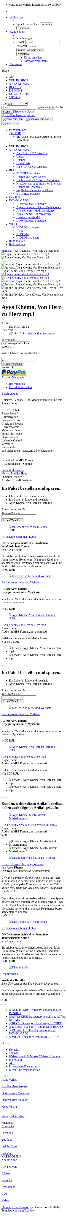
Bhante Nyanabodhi (28, 217)
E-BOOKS (15, 90)
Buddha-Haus (17, 240)
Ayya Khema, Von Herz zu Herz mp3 (23, 624)
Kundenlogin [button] (17, 31)
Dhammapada (9, 973)
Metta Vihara (9, 1106)
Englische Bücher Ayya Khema (34, 190)
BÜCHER (15, 87)
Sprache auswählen (28, 24)
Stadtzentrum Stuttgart (14, 1099)
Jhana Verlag (9, 1079)
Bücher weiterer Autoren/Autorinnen (38, 180)
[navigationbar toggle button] (12, 119)
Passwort (21, 45)
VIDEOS (14, 97)
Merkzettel (15, 64)
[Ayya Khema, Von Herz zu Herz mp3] (25, 274)
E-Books (6, 1180)
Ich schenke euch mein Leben (18, 536)
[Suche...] (46, 108)
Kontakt (13, 1049)
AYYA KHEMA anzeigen (31, 153)
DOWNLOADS (19, 93)
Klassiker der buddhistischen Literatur (38, 183)
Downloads (23, 163)
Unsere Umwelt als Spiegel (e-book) (22, 864)
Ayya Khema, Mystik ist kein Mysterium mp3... (29, 824)
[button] (16, 17)
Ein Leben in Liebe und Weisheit (20, 582)
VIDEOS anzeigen (27, 227)
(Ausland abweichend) (41, 333)
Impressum (15, 1059)
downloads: (8, 339)
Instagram (7, 1153)
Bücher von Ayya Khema (31, 176)
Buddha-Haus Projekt (14, 1086)
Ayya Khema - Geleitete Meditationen (38, 207)
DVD (19, 230)
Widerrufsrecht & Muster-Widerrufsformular (35, 1056)
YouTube (6, 1139)
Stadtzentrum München (15, 1093)
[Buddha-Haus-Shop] (18, 115)
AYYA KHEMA (19, 83)
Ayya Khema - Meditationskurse (35, 210)
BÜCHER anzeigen (28, 173)
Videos (20, 156)
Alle (11, 77)
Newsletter (7, 1126)
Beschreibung (17, 383)
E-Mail (20, 42)
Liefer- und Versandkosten (24, 1069)
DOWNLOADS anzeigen (31, 203)
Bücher (20, 159)
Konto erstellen (33, 57)
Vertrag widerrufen (12, 1116)
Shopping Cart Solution (15, 1207)
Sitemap (13, 1053)
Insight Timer (9, 1146)
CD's (4, 1193)
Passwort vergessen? (36, 60)
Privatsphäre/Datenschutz (24, 1066)
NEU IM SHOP (18, 80)
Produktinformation (20, 387)
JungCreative (26, 1210)
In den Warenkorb (12, 520)
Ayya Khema (9, 1166)
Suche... (60, 107)
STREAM (22, 234)
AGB (12, 1063)
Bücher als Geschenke (29, 186)
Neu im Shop (9, 1159)
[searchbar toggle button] (10, 123)
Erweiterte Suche (24, 111)
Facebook (7, 1132)
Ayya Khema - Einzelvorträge (34, 213)
